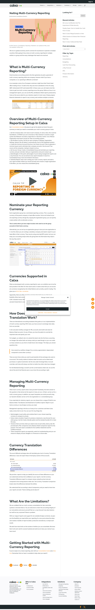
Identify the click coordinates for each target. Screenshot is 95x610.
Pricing (74, 5)
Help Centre (77, 594)
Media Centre (77, 597)
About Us (76, 584)
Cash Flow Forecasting (69, 65)
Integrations (50, 5)
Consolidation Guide (17, 127)
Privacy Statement (48, 312)
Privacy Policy (77, 589)
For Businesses (30, 585)
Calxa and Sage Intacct (47, 597)
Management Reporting (63, 584)
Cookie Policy (40, 312)
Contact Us (77, 599)
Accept (47, 309)
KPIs (64, 71)
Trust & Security (78, 587)
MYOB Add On (46, 585)
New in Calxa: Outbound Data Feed (72, 42)
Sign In (90, 1)
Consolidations (20, 16)
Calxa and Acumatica (47, 590)
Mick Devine (13, 16)
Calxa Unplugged (46, 599)
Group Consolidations (63, 587)
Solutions (58, 5)
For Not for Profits (30, 587)
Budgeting (66, 62)
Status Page (77, 596)
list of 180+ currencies (22, 291)
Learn (79, 5)
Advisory (65, 76)
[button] (68, 297)
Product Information (68, 73)
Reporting (25, 16)
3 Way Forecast (67, 68)
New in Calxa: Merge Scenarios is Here (73, 33)
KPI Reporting (61, 594)
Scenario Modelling (63, 596)
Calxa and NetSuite (47, 592)
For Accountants (30, 589)
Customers (67, 5)
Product (42, 5)
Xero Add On (45, 584)
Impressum (55, 312)
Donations (77, 585)
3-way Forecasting (62, 592)
